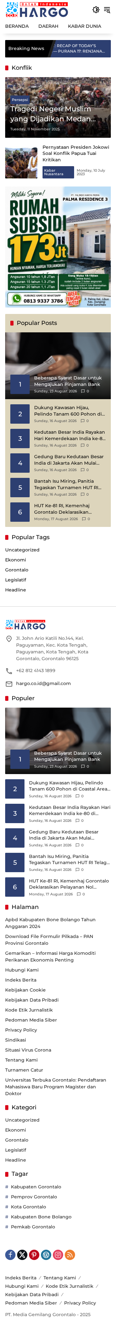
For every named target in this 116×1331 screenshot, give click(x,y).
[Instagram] (58, 1255)
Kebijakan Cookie (25, 990)
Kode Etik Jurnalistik (29, 1010)
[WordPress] (46, 1255)
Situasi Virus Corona (28, 1050)
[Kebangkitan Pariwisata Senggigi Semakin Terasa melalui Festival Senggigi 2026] (102, 49)
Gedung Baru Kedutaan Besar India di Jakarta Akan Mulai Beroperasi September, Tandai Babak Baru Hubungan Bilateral (69, 460)
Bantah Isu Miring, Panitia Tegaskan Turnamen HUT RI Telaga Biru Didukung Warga (67, 484)
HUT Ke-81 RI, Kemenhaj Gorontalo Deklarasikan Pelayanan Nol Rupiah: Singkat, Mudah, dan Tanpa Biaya (65, 509)
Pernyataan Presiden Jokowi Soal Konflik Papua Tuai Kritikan (76, 153)
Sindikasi (15, 1040)
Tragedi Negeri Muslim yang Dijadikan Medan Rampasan (50, 114)
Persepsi (20, 99)
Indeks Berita (20, 980)
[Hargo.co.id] (37, 9)
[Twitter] (22, 1255)
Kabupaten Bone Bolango (41, 1217)
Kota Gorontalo (28, 1207)
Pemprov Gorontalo (34, 1197)
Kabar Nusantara (53, 172)
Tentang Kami (21, 1060)
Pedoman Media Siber (31, 1020)
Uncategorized (22, 550)
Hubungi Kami (22, 970)
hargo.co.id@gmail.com (43, 683)
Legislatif (15, 580)
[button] (96, 10)
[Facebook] (10, 1255)
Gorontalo (16, 570)
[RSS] (70, 1255)
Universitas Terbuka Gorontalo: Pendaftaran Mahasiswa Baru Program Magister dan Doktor (55, 1086)
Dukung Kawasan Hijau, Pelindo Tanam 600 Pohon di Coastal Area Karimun (68, 411)
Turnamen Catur (24, 1070)
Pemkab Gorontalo (33, 1227)
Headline (15, 590)
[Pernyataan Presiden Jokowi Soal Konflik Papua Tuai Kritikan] (21, 162)
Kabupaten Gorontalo (36, 1187)
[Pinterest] (34, 1255)
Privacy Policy (21, 1030)
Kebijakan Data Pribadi (32, 1000)
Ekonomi (15, 560)
